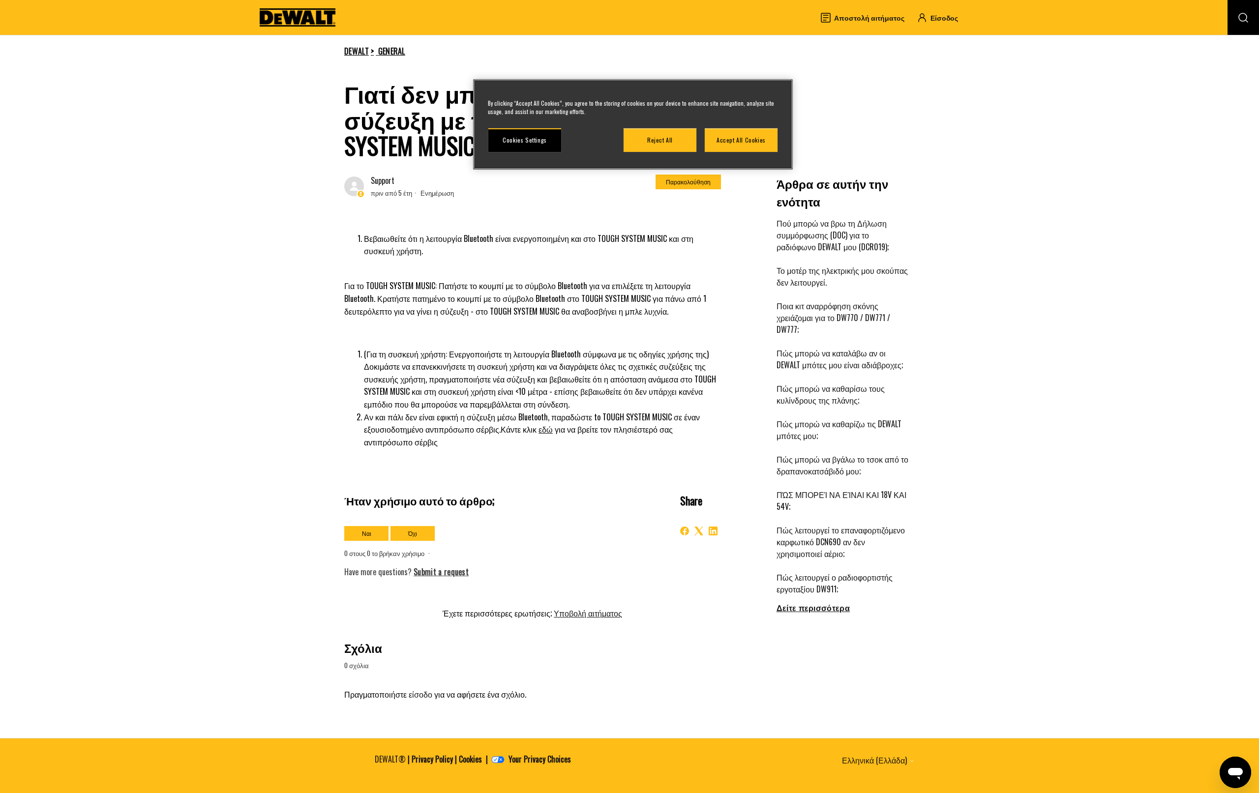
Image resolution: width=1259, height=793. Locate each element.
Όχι (412, 533)
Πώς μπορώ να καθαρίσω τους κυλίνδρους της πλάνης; (831, 394)
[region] (633, 124)
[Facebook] (684, 531)
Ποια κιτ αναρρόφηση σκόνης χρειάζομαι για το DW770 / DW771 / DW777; (833, 317)
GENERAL (391, 51)
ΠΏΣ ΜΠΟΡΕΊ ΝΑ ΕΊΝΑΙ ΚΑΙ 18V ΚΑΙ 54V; (841, 500)
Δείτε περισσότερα (813, 608)
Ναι (366, 533)
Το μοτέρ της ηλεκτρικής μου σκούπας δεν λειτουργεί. (842, 276)
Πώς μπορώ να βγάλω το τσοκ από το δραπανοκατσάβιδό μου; (842, 465)
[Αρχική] (297, 17)
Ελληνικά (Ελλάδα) (875, 760)
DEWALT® (390, 759)
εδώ (546, 429)
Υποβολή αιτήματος (588, 613)
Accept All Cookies (741, 140)
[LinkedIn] (713, 531)
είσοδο (420, 694)
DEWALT (356, 51)
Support (382, 180)
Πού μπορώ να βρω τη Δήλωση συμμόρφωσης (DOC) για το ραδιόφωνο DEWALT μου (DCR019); (833, 235)
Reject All (660, 140)
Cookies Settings (525, 140)
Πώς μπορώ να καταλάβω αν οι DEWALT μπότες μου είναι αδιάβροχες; (840, 359)
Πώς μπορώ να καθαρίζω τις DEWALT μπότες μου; (839, 429)
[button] (942, 17)
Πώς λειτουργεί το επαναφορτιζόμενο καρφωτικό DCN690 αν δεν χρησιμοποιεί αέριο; (841, 541)
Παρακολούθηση (688, 181)
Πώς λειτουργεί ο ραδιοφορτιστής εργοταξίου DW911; (835, 583)
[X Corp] (698, 531)
